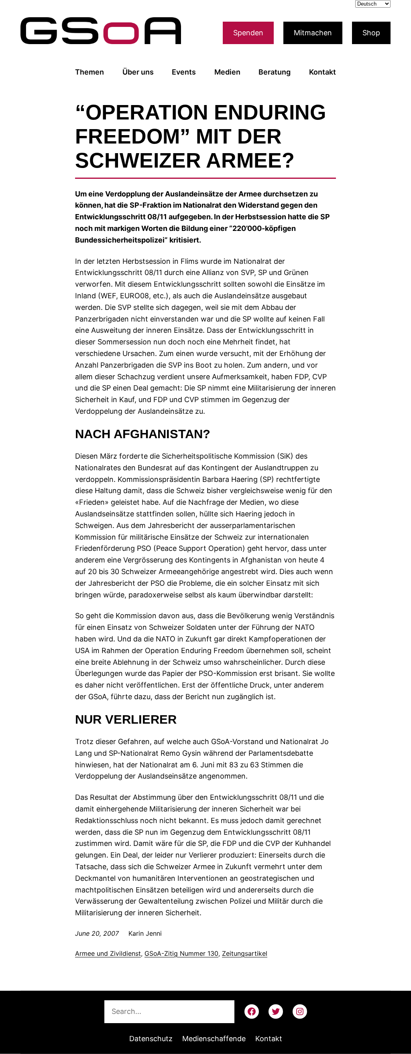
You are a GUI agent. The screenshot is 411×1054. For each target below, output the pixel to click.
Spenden (248, 32)
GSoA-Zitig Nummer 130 (181, 953)
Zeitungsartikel (244, 953)
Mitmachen (313, 32)
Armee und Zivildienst (108, 953)
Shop (371, 32)
